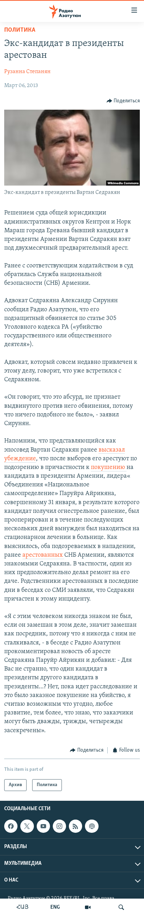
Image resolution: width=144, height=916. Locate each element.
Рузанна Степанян (27, 72)
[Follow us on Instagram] (59, 826)
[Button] (123, 100)
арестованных (43, 555)
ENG (55, 907)
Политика (19, 30)
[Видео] (87, 907)
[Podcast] (91, 826)
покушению (109, 467)
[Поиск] (121, 907)
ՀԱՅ (22, 907)
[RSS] (75, 826)
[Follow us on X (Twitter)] (27, 826)
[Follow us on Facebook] (10, 826)
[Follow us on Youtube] (43, 826)
